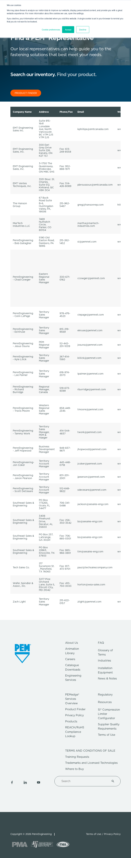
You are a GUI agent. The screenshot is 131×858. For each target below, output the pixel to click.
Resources (105, 702)
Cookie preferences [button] (51, 29)
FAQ (101, 642)
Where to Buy (74, 769)
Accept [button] (68, 29)
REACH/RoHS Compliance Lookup (74, 732)
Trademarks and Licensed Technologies (91, 762)
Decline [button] (82, 29)
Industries (104, 660)
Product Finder (75, 709)
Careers (70, 659)
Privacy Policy (74, 715)
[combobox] (83, 781)
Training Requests (77, 756)
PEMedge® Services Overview (72, 699)
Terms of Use (106, 734)
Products (71, 721)
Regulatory (105, 694)
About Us (71, 642)
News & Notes (107, 678)
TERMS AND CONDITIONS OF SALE (90, 750)
